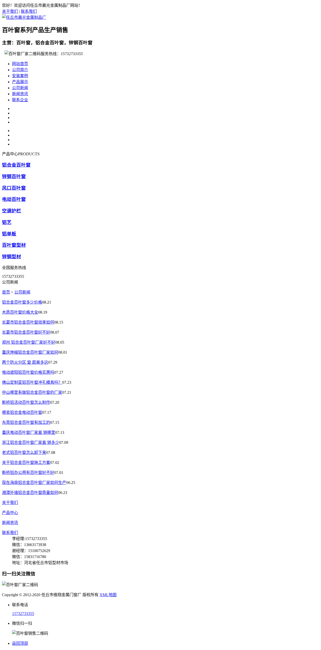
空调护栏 (11, 210)
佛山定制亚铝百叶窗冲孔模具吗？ (32, 382)
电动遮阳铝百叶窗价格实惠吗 (28, 372)
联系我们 (29, 11)
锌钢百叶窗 (14, 176)
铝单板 (9, 233)
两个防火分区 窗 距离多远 (25, 362)
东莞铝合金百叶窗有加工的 (26, 422)
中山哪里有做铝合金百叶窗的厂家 (32, 392)
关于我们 (10, 11)
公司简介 (20, 70)
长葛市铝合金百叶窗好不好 (26, 332)
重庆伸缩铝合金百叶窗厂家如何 (30, 352)
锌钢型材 (11, 256)
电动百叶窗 (14, 199)
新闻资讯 (20, 94)
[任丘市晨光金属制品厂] (24, 17)
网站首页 (20, 64)
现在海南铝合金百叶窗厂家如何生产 (34, 482)
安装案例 (20, 76)
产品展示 (20, 82)
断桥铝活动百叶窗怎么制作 (26, 402)
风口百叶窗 (14, 188)
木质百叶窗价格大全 (20, 312)
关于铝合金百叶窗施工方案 (26, 462)
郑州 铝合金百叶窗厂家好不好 (28, 342)
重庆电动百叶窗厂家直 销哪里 (28, 432)
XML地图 (108, 595)
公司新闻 (20, 88)
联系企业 (20, 100)
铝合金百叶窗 (16, 165)
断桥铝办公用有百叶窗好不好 (28, 472)
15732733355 (23, 613)
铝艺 (7, 222)
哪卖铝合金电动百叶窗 (22, 412)
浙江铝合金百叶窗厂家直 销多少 (30, 442)
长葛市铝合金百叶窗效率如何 (28, 322)
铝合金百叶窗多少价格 (22, 302)
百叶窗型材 (14, 245)
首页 (6, 292)
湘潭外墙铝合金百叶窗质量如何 (30, 492)
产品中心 (10, 512)
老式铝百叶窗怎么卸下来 (24, 452)
